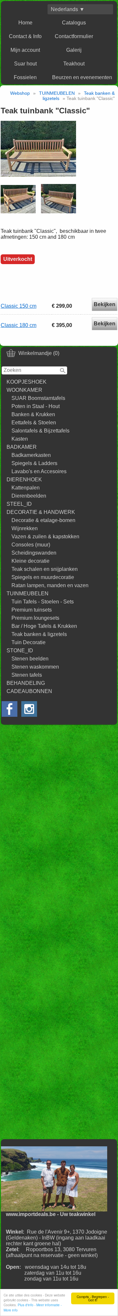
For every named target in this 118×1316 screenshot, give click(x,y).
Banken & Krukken (33, 414)
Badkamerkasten (31, 455)
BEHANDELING (26, 683)
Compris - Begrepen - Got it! (93, 1298)
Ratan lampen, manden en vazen (49, 585)
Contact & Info (25, 36)
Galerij (74, 50)
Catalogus (74, 22)
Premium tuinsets (31, 610)
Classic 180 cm (18, 325)
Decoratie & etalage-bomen (43, 520)
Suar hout (25, 63)
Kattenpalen (25, 487)
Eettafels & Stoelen (33, 422)
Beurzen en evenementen (82, 77)
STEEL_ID (19, 504)
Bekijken (104, 304)
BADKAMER (22, 447)
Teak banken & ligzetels (39, 634)
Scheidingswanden (33, 553)
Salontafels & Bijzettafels (40, 430)
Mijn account (25, 50)
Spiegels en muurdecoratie (42, 577)
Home (25, 22)
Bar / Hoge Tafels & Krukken (44, 626)
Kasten (19, 439)
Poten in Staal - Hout (35, 406)
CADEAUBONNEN (29, 691)
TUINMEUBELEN (28, 593)
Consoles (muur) (30, 544)
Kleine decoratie (30, 561)
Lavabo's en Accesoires (39, 471)
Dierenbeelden (28, 496)
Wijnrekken (24, 528)
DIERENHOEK (24, 479)
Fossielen (25, 77)
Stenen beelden (30, 658)
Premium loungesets (35, 618)
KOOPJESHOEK (27, 382)
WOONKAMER (24, 390)
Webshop (20, 93)
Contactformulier (74, 36)
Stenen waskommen (35, 667)
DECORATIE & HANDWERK (41, 512)
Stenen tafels (26, 675)
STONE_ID (20, 650)
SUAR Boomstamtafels (38, 398)
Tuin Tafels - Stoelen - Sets (42, 601)
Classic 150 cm (18, 306)
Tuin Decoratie (28, 642)
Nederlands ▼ (68, 9)
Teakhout (74, 63)
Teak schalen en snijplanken (44, 569)
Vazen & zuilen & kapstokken (45, 536)
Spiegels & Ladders (34, 463)
